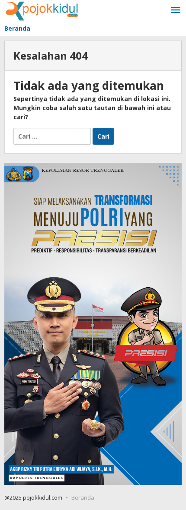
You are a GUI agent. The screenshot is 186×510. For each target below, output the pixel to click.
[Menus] (176, 10)
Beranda (82, 497)
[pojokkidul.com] (42, 10)
